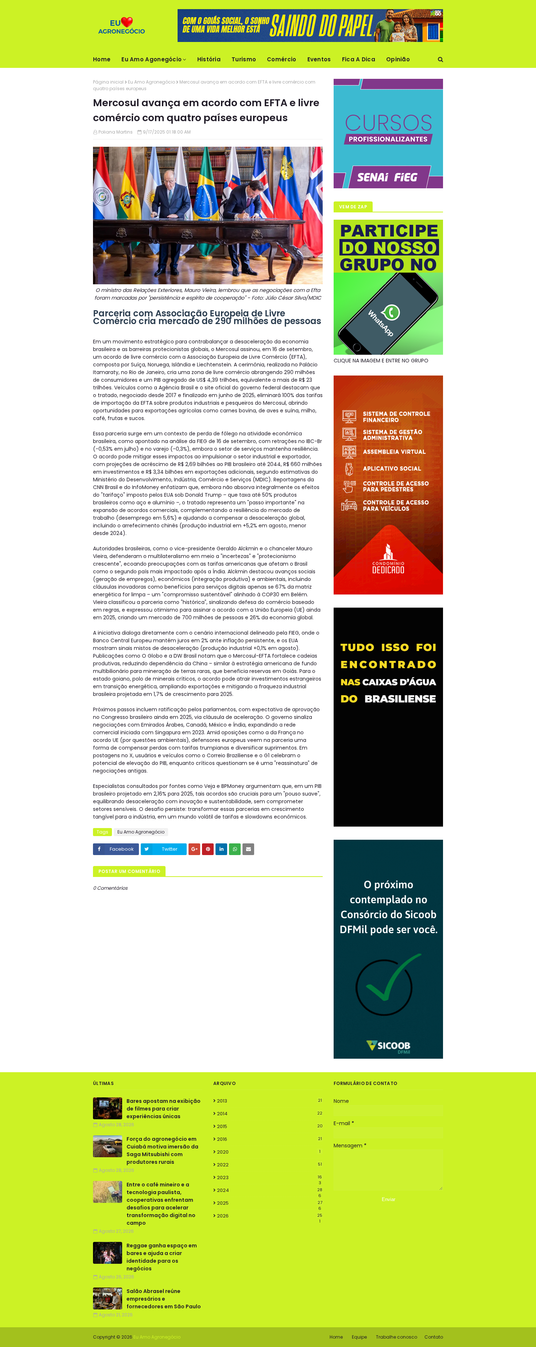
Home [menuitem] (101, 59)
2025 (269, 1203)
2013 (269, 1100)
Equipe (359, 1337)
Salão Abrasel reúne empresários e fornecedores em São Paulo (164, 1299)
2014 (269, 1113)
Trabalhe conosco (396, 1337)
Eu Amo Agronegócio (151, 82)
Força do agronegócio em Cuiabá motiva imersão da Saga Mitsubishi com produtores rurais (162, 1150)
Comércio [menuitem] (281, 59)
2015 (270, 1126)
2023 (269, 1177)
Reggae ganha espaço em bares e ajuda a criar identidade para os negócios (162, 1257)
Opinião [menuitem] (398, 59)
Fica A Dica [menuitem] (358, 59)
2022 (269, 1164)
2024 (269, 1190)
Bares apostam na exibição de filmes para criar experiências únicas (164, 1108)
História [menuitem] (209, 59)
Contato (433, 1337)
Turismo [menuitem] (244, 59)
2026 (269, 1216)
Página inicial (108, 82)
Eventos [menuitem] (319, 59)
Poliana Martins (115, 132)
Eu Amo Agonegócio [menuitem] (151, 59)
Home (336, 1337)
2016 (269, 1139)
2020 (269, 1151)
